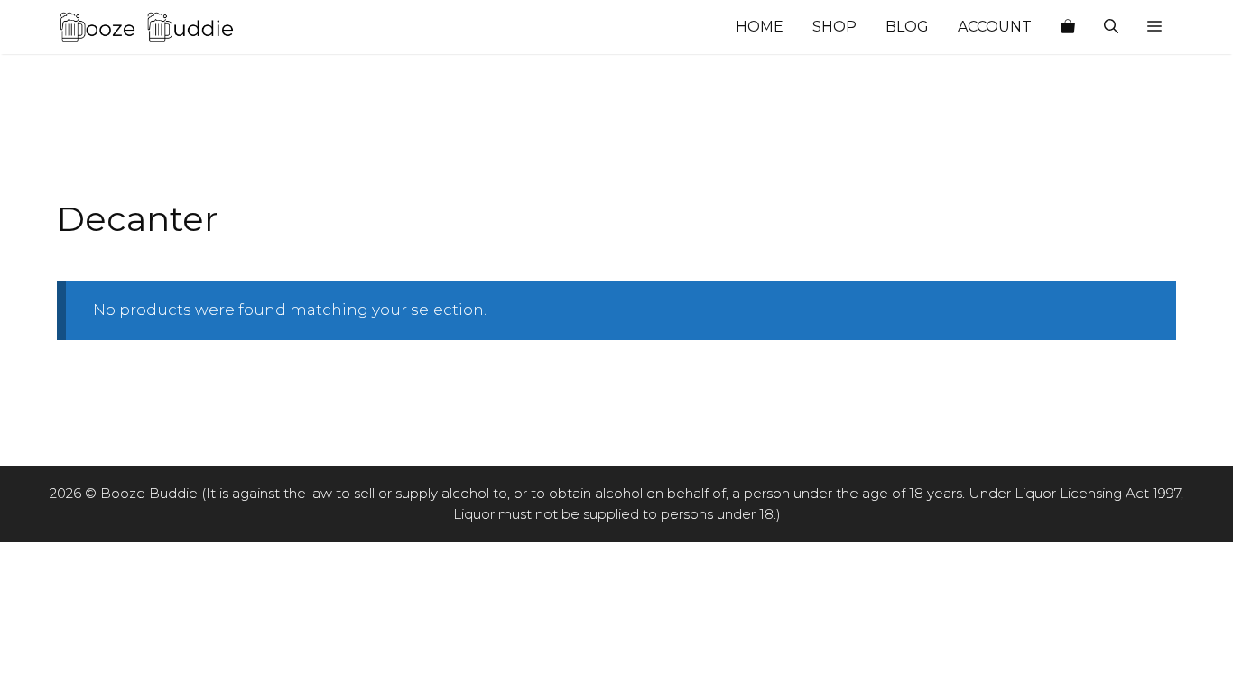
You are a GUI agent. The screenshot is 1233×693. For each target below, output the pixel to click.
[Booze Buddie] (147, 27)
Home (759, 26)
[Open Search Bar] (1111, 27)
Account (995, 26)
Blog (907, 26)
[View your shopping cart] (1067, 27)
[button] (1154, 27)
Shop (834, 26)
